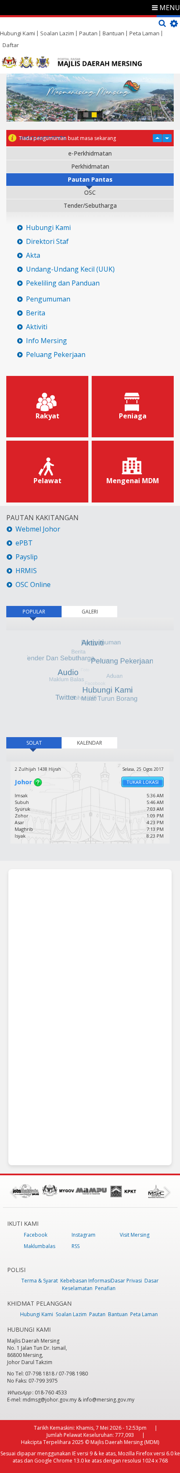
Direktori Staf (47, 241)
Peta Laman (144, 33)
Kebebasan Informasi (85, 1280)
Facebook (35, 1234)
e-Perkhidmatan (90, 153)
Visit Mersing (134, 1234)
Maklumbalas (39, 1246)
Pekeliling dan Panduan (63, 283)
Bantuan (113, 33)
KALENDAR (89, 742)
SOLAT (44, 742)
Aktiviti (36, 327)
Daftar (11, 45)
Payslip (26, 557)
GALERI (90, 611)
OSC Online (33, 585)
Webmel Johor (37, 529)
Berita (35, 313)
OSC (90, 192)
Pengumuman (48, 299)
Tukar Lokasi (142, 782)
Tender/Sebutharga (90, 205)
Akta (33, 255)
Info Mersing (46, 341)
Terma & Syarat (39, 1280)
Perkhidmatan (90, 166)
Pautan (88, 33)
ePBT (24, 543)
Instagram (83, 1234)
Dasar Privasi (126, 1280)
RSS (76, 1246)
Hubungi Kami (17, 33)
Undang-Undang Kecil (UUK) (70, 269)
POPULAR (34, 611)
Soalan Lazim (57, 33)
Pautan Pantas (90, 179)
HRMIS (26, 571)
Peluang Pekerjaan (55, 355)
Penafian (105, 1288)
